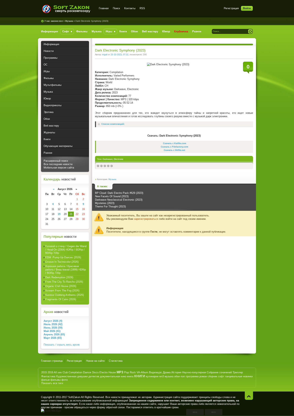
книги (139, 375)
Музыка (69, 21)
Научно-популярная (194, 372)
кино (123, 376)
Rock (133, 372)
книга (130, 376)
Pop (126, 372)
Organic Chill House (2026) (60, 286)
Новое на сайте (95, 360)
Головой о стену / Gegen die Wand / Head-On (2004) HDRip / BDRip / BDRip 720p (65, 250)
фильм (45, 379)
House (112, 372)
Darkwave (108, 159)
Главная (104, 8)
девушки (82, 376)
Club (65, 372)
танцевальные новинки (239, 376)
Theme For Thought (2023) (110, 206)
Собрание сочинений (219, 372)
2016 (50, 372)
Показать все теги (52, 383)
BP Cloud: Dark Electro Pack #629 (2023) (119, 192)
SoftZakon (74, 397)
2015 (44, 372)
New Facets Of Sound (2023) (112, 196)
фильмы (55, 379)
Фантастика (48, 376)
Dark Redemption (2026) (59, 277)
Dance (87, 372)
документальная (110, 376)
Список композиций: (113, 124)
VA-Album (142, 372)
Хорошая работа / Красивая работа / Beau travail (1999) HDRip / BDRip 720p (65, 269)
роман (203, 376)
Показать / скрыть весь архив (62, 344)
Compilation (75, 372)
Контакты (129, 8)
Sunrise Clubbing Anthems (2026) (64, 294)
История (176, 372)
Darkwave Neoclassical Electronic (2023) (118, 199)
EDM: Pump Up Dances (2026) (63, 257)
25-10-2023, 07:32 (119, 54)
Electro (103, 372)
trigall (104, 54)
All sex (58, 372)
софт (221, 376)
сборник (212, 376)
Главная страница (52, 360)
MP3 (120, 372)
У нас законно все (53, 21)
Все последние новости (58, 164)
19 (59, 214)
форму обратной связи (111, 407)
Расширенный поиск (56, 160)
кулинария (152, 376)
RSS (142, 8)
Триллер (238, 372)
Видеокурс (155, 372)
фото (64, 379)
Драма (167, 372)
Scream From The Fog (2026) (62, 290)
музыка (169, 376)
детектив (93, 376)
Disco (95, 372)
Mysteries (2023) (104, 203)
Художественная (66, 376)
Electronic (118, 159)
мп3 (161, 376)
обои (177, 376)
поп (183, 376)
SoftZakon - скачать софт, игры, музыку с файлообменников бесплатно (67, 9)
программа (192, 376)
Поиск (116, 8)
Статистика (115, 360)
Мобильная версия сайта (59, 167)
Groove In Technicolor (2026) (62, 261)
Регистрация (231, 8)
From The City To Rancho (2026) (64, 281)
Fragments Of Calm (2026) (60, 299)
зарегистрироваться (146, 218)
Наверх (249, 395)
